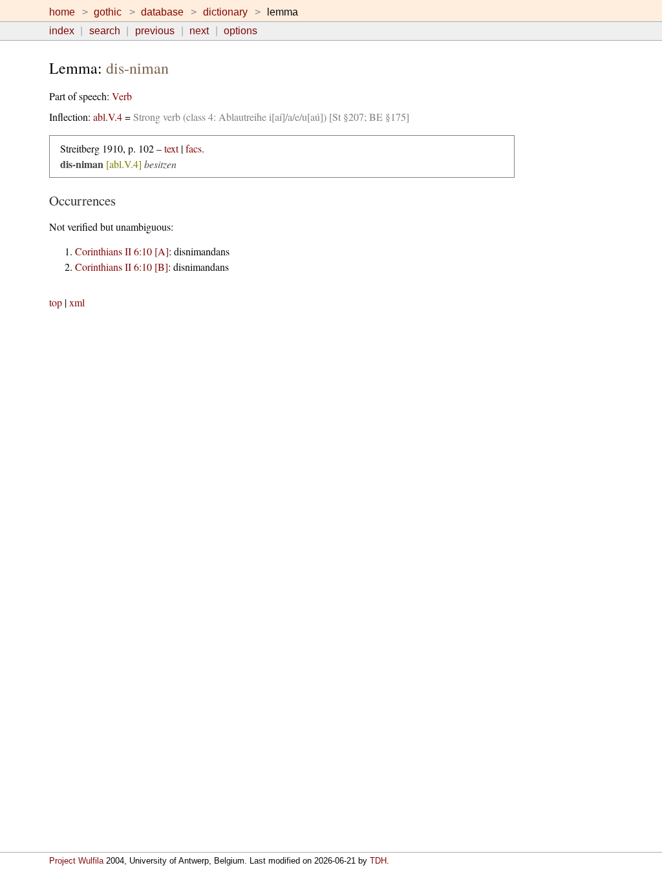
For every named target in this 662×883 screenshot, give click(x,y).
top (55, 302)
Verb (122, 96)
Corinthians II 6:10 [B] (121, 266)
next (199, 30)
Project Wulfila (76, 861)
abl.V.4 (107, 116)
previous (155, 30)
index (61, 30)
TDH (378, 861)
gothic (108, 11)
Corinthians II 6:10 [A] (122, 251)
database (162, 11)
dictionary (225, 11)
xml (77, 302)
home (62, 11)
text (171, 148)
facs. (195, 148)
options (240, 30)
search (104, 30)
